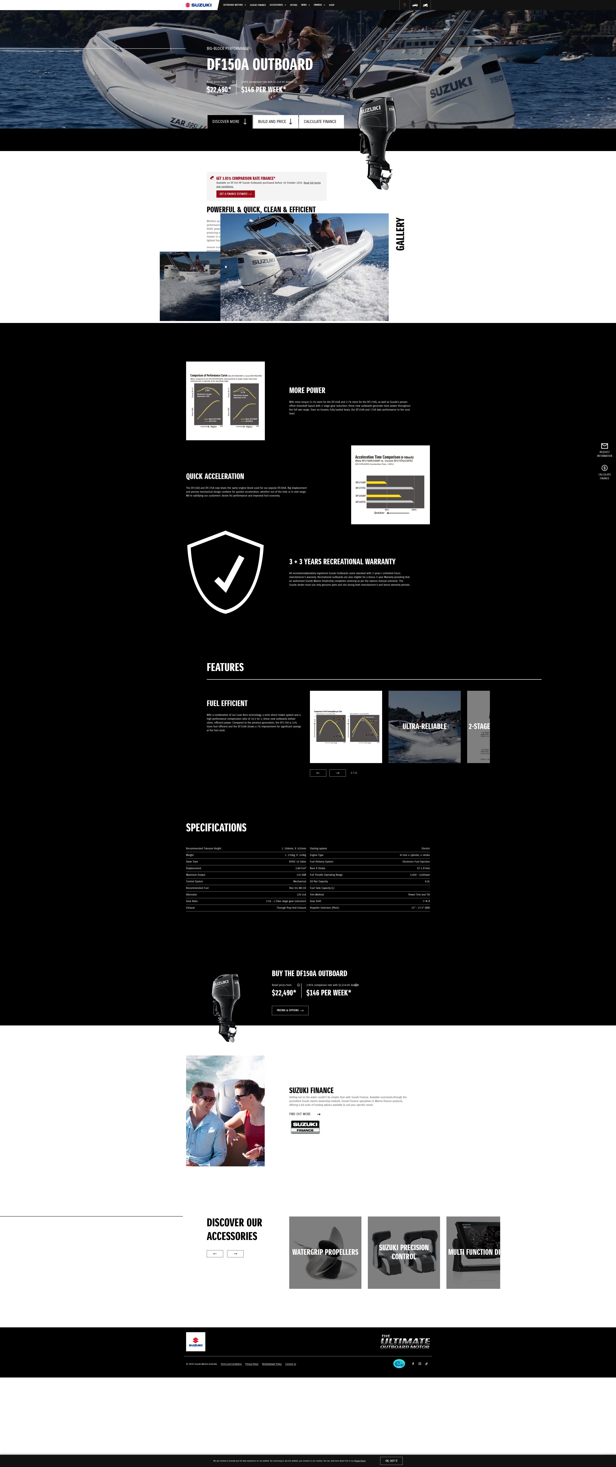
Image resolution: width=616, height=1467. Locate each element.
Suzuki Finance (258, 5)
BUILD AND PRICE (272, 121)
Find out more (300, 1114)
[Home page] (198, 5)
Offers (293, 5)
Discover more (226, 121)
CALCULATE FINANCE (320, 121)
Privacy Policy (360, 1461)
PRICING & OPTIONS (288, 1010)
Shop (331, 5)
